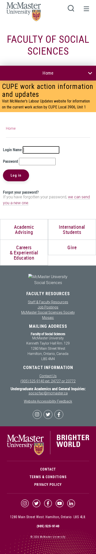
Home (48, 73)
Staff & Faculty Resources (48, 302)
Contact (48, 469)
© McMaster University (48, 536)
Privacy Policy (48, 485)
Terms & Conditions (48, 477)
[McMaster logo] (48, 454)
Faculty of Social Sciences (48, 45)
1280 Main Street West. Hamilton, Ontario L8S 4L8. (48, 517)
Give (72, 247)
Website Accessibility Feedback (48, 401)
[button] (86, 11)
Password (10, 161)
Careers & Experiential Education (24, 252)
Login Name (12, 149)
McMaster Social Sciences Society (48, 312)
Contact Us (48, 376)
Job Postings (48, 307)
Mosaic (48, 318)
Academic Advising (24, 229)
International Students (72, 229)
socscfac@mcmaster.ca (48, 393)
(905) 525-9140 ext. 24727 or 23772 (48, 381)
